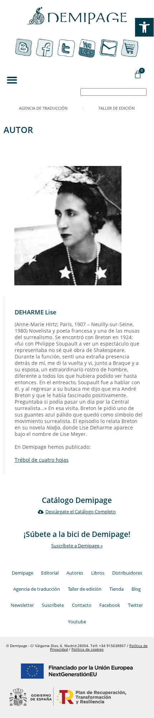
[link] (144, 27)
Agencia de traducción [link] (43, 108)
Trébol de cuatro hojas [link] (42, 459)
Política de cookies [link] (87, 649)
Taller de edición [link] (116, 108)
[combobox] (113, 92)
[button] (12, 80)
